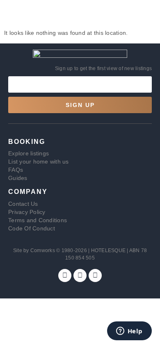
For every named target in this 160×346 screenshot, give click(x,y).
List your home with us (38, 161)
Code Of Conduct (31, 228)
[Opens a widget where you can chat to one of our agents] (129, 331)
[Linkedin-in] (95, 275)
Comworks (43, 250)
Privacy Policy (27, 212)
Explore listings (28, 153)
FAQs (15, 169)
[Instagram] (80, 275)
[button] (13, 14)
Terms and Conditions (37, 220)
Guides (17, 178)
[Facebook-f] (64, 275)
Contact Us (23, 203)
